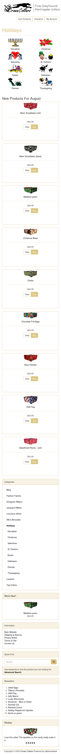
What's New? (10, 595)
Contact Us (9, 643)
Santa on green (15, 713)
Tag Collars (12, 585)
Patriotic (15, 88)
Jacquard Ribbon (14, 507)
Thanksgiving (46, 88)
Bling (9, 489)
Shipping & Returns (13, 634)
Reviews (8, 722)
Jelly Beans (13, 696)
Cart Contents (24, 18)
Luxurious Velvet (14, 513)
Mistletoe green (30, 196)
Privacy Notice (10, 637)
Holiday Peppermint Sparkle (20, 710)
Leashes (10, 579)
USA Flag (30, 406)
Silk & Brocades (14, 519)
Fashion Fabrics (14, 495)
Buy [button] (34, 126)
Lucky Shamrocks (16, 698)
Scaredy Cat (13, 704)
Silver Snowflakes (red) (30, 113)
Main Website (10, 632)
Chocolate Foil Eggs (31, 321)
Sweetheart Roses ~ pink (30, 447)
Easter (15, 75)
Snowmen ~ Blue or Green (20, 701)
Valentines (15, 62)
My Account (52, 18)
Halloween (46, 75)
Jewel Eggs (13, 687)
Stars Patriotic (30, 364)
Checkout (38, 18)
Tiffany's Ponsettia (16, 690)
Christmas (45, 48)
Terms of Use (10, 640)
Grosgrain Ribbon (14, 501)
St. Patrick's (46, 62)
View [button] (27, 126)
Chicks (30, 280)
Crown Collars (26, 751)
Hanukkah (15, 48)
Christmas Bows (30, 238)
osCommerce (51, 751)
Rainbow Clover (15, 707)
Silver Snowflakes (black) (30, 156)
